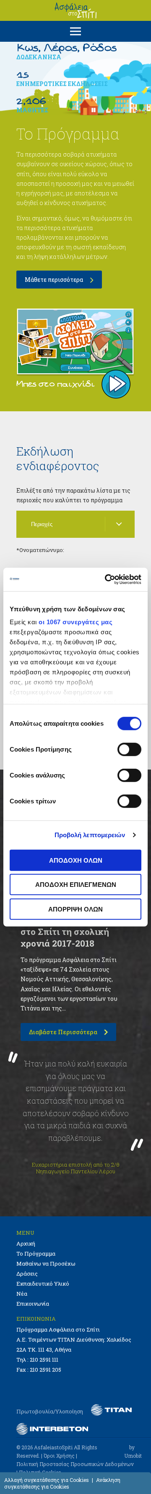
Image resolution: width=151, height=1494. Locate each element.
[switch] (129, 749)
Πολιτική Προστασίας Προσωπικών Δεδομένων (75, 1464)
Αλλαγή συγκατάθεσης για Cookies (46, 1479)
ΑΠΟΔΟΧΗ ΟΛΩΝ (75, 859)
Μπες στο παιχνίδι (55, 384)
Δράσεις (27, 1273)
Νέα (21, 1293)
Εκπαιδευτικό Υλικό (42, 1283)
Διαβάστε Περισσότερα (63, 1032)
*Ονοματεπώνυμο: (40, 550)
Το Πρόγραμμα (35, 1253)
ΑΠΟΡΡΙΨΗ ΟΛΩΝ (75, 908)
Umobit (133, 1455)
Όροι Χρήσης (59, 1455)
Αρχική (25, 1243)
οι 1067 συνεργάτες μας (75, 621)
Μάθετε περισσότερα (54, 280)
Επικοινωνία (32, 1303)
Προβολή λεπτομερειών (90, 834)
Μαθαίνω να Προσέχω (46, 1263)
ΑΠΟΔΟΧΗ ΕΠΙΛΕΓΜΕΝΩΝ (75, 884)
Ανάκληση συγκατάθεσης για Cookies (62, 1483)
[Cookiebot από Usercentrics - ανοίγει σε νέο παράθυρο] (106, 579)
